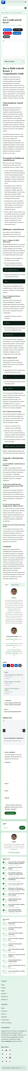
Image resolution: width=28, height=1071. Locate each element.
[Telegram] (6, 1057)
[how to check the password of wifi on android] (5, 895)
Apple (2, 990)
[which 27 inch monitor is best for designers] (5, 956)
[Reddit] (10, 1054)
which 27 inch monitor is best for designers (16, 955)
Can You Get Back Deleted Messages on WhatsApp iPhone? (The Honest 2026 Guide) (13, 651)
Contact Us (4, 1011)
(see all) (20, 636)
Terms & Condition (6, 1022)
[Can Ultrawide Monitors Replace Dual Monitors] (5, 880)
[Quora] (2, 1050)
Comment (8, 762)
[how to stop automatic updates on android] (5, 906)
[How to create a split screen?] (5, 885)
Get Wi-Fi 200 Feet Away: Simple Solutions (15, 899)
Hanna (19, 25)
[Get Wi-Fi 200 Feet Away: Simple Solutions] (5, 900)
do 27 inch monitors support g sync (16, 939)
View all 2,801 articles (14, 852)
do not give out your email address (15, 868)
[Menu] (25, 2)
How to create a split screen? (15, 884)
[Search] (25, 8)
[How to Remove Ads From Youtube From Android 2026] (5, 874)
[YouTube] (6, 1050)
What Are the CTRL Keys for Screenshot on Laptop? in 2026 (16, 889)
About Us (4, 1014)
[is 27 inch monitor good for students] (5, 945)
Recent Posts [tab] (15, 584)
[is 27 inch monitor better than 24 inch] (5, 967)
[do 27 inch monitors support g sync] (5, 940)
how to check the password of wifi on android (16, 894)
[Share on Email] (20, 665)
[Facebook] (10, 1050)
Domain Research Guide (12, 639)
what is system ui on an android (13, 681)
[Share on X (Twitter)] (8, 665)
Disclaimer (4, 1017)
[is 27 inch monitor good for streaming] (5, 929)
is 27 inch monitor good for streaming (15, 928)
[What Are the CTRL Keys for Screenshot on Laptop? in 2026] (5, 890)
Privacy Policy (5, 1020)
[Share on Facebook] (4, 665)
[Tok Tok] (6, 1054)
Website (7, 798)
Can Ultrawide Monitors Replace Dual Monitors (16, 878)
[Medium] (2, 1054)
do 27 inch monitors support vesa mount (15, 933)
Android (7, 12)
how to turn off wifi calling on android (12, 689)
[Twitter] (2, 1057)
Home (2, 12)
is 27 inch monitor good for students (15, 944)
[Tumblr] (6, 1061)
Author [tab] (6, 584)
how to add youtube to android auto (14, 674)
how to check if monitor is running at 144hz (15, 960)
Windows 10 (4, 996)
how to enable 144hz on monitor (16, 971)
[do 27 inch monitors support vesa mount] (5, 935)
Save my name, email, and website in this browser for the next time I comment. (13, 807)
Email (7, 790)
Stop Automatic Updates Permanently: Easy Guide (14, 910)
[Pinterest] (2, 1061)
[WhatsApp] (10, 1061)
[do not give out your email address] (5, 869)
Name (7, 783)
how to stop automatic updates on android (16, 905)
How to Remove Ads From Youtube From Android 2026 (15, 873)
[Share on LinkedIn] (16, 665)
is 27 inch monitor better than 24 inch (16, 966)
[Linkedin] (10, 1057)
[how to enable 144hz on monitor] (5, 972)
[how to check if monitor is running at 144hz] (5, 961)
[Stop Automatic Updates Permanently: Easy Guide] (5, 911)
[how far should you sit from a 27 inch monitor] (5, 924)
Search (22, 827)
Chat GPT (4, 993)
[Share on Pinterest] (12, 665)
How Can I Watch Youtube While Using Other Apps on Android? (16, 862)
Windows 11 (4, 999)
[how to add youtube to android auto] (14, 728)
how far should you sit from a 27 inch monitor (16, 923)
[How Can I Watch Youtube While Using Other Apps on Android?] (5, 864)
